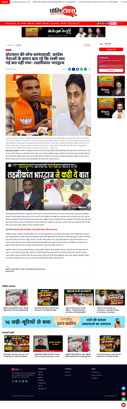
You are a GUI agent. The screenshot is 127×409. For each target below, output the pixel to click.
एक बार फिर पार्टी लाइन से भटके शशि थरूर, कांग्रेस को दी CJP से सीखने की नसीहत (84, 2)
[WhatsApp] (98, 23)
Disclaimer (94, 378)
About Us (67, 372)
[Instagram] (103, 23)
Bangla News (55, 23)
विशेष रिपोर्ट (45, 23)
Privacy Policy (95, 372)
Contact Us (68, 375)
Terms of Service (96, 375)
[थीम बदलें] (121, 23)
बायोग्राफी (38, 23)
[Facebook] (108, 23)
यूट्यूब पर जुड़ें (112, 49)
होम (18, 23)
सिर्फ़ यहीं (63, 23)
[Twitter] (73, 69)
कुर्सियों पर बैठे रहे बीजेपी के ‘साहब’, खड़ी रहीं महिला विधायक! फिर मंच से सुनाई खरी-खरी (40, 2)
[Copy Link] (89, 69)
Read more (54, 148)
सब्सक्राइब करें (111, 70)
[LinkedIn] (105, 23)
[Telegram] (85, 69)
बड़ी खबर (23, 23)
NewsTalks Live (42, 388)
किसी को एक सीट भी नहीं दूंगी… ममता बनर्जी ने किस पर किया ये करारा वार (35, 229)
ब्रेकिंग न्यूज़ (31, 23)
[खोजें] (118, 23)
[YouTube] (101, 23)
